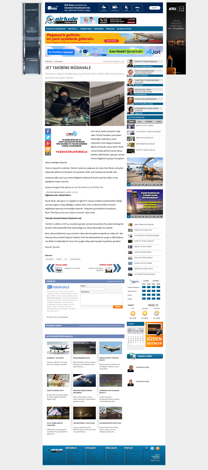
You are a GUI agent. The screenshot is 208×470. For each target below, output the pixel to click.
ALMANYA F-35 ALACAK (72, 268)
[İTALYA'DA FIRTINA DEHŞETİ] (130, 259)
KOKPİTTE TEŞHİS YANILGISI (144, 241)
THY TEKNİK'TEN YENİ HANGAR (144, 274)
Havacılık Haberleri (73, 451)
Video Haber (110, 460)
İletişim (49, 458)
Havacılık (89, 451)
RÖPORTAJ (72, 29)
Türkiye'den (70, 457)
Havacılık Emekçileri (93, 463)
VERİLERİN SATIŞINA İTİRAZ (143, 269)
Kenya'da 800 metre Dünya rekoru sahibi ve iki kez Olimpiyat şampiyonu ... (108, 429)
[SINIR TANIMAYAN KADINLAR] (130, 226)
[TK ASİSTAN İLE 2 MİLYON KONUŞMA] (130, 237)
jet (66, 259)
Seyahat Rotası (71, 463)
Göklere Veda (91, 460)
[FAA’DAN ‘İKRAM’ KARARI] (130, 253)
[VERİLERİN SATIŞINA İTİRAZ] (130, 270)
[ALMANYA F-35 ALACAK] (58, 272)
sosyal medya (75, 259)
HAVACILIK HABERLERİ (55, 29)
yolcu (127, 460)
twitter (59, 259)
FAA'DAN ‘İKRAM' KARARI (142, 252)
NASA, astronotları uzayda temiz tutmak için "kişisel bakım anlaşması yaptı (84, 399)
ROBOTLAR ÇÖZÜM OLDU (143, 230)
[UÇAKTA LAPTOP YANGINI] (130, 264)
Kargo (127, 463)
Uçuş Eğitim (90, 454)
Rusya (127, 454)
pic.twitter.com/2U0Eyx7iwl (90, 187)
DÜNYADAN (99, 29)
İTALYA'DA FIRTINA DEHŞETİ (143, 258)
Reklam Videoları (112, 454)
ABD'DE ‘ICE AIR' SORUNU (143, 246)
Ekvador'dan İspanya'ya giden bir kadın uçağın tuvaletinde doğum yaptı (57, 397)
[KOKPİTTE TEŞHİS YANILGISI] (130, 242)
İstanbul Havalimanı (132, 451)
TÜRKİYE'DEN (86, 29)
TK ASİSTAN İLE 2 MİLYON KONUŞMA (146, 235)
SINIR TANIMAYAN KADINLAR (143, 224)
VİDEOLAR (110, 29)
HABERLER (48, 61)
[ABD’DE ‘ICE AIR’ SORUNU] (130, 248)
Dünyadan (69, 460)
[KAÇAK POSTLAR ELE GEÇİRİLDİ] (109, 272)
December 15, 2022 (71, 192)
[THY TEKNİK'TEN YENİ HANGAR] (130, 275)
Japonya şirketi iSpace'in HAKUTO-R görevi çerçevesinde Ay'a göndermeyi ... (84, 429)
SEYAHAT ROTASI (124, 29)
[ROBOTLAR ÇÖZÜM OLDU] (130, 231)
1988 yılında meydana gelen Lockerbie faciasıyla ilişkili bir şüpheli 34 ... (57, 431)
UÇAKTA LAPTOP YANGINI (143, 263)
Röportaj (69, 454)
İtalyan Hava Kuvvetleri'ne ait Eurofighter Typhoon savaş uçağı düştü (109, 366)
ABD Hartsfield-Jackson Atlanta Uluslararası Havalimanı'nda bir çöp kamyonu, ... (84, 364)
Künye (49, 455)
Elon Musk (49, 259)
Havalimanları (90, 457)
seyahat (128, 457)
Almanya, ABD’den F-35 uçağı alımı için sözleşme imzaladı (57, 363)
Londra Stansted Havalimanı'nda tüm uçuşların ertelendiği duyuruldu (109, 399)
